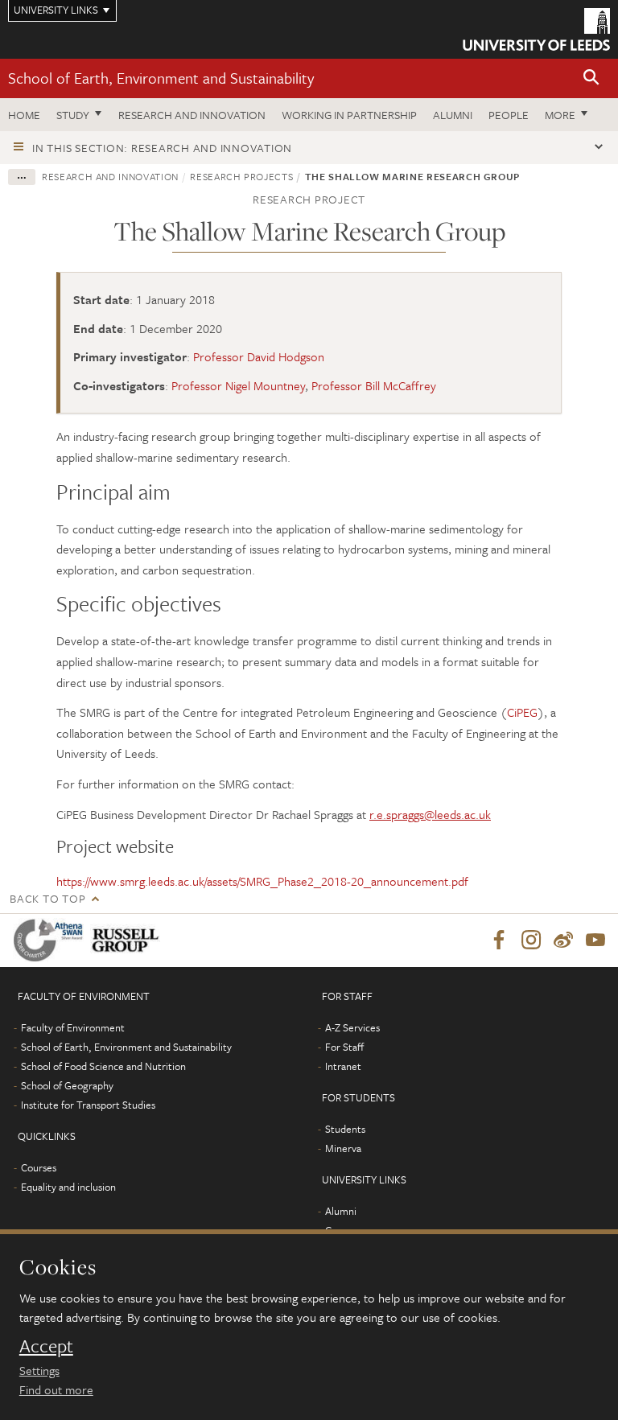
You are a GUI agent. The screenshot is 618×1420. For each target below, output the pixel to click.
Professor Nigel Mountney (238, 385)
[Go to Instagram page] (531, 940)
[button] (591, 78)
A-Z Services (352, 1027)
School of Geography (67, 1085)
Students (345, 1129)
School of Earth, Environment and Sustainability (161, 77)
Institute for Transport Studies (88, 1105)
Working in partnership (349, 114)
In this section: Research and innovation (162, 147)
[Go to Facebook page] (499, 940)
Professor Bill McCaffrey (373, 385)
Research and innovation (192, 114)
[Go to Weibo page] (563, 940)
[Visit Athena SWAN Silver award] (51, 940)
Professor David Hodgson (258, 356)
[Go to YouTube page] (595, 940)
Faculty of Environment (73, 1027)
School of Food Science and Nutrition (103, 1066)
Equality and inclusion (68, 1187)
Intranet (343, 1066)
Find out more (56, 1389)
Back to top (47, 898)
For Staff (344, 1047)
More (560, 114)
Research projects (241, 176)
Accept (46, 1346)
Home (24, 114)
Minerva (343, 1148)
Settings (39, 1370)
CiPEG (522, 712)
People (508, 114)
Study (72, 114)
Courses (38, 1167)
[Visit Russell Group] (128, 940)
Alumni (452, 114)
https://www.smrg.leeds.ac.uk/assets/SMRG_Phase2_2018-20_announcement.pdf (262, 881)
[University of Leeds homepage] (536, 29)
